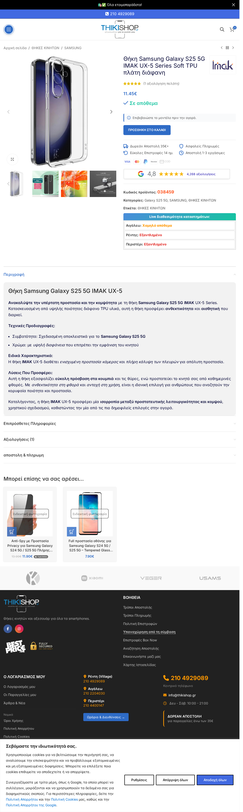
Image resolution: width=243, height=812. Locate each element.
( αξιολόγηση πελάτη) (161, 83)
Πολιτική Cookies (64, 799)
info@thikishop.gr (182, 695)
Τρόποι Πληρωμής (137, 615)
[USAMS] (210, 578)
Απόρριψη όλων (175, 780)
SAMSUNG (72, 48)
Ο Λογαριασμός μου (19, 687)
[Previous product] (221, 48)
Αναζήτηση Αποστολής (141, 648)
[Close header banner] (233, 4)
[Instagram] (19, 628)
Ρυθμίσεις (139, 780)
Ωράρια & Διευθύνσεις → (106, 717)
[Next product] (233, 48)
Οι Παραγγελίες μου (20, 695)
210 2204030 (94, 693)
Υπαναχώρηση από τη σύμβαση (149, 632)
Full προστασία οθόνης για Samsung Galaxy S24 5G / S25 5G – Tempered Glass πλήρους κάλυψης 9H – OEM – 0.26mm (90, 550)
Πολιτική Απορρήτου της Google (31, 805)
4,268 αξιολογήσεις (201, 174)
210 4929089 (122, 13)
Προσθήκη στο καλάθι (147, 130)
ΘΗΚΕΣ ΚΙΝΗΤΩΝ (45, 48)
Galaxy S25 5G (156, 200)
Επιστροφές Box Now (140, 640)
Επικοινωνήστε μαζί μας (142, 656)
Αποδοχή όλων (215, 780)
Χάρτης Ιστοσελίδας (139, 665)
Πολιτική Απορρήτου (22, 799)
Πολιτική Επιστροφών (140, 624)
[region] (119, 775)
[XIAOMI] (92, 578)
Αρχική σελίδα (15, 48)
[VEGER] (151, 578)
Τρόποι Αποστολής (137, 607)
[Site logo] (119, 29)
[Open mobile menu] (8, 29)
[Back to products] (227, 48)
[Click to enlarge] (12, 159)
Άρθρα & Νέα (14, 703)
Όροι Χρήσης (13, 721)
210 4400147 (93, 705)
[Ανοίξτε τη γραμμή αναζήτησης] (222, 29)
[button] (8, 112)
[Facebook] (8, 628)
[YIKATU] (33, 578)
